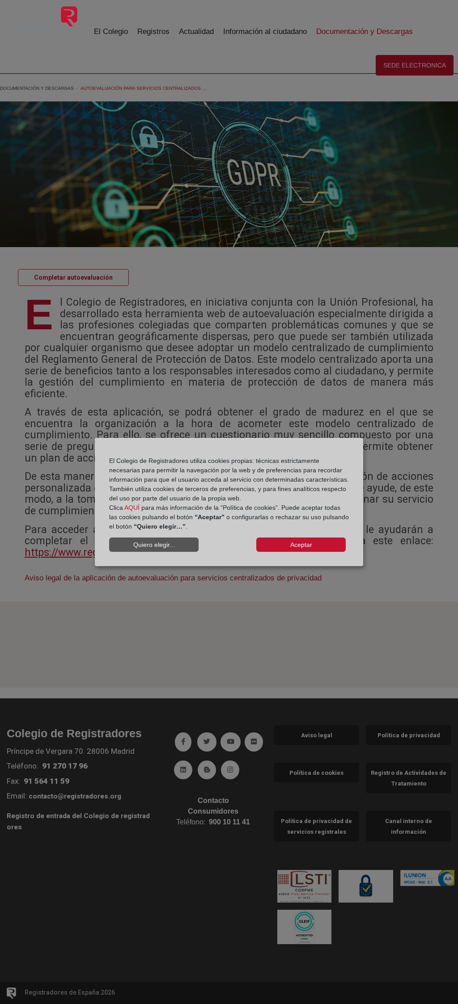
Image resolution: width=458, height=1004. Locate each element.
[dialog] (229, 502)
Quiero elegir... (154, 544)
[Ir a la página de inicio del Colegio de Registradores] (43, 20)
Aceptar (301, 544)
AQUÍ (132, 507)
